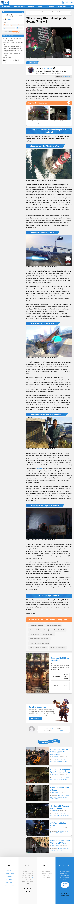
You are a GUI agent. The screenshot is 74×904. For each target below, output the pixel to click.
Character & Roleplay (36, 625)
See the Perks (65, 885)
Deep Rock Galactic (20, 6)
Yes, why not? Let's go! (66, 676)
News (56, 798)
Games (34, 12)
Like (14, 25)
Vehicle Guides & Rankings (38, 647)
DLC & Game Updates (54, 625)
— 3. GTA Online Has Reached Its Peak (12, 48)
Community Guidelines (9, 873)
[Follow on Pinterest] (29, 891)
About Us (9, 870)
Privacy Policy (9, 882)
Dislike (20, 25)
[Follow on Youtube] (26, 891)
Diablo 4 (40, 6)
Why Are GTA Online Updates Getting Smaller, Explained (12, 39)
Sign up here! (59, 730)
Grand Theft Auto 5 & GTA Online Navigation (11, 61)
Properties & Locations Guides (39, 643)
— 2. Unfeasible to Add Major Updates (12, 46)
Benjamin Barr (66, 76)
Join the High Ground (8, 57)
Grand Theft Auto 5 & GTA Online (46, 12)
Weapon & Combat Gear (58, 647)
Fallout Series (50, 6)
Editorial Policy (9, 879)
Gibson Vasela (10, 19)
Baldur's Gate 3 (7, 6)
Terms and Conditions (9, 885)
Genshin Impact (62, 6)
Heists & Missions (48, 634)
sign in (52, 728)
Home (29, 12)
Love (7, 25)
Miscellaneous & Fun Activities (39, 639)
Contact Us (9, 876)
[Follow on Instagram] (30, 888)
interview (39, 468)
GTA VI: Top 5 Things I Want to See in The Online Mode (59, 751)
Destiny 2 (31, 6)
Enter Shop (56, 677)
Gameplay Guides (59, 630)
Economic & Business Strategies (40, 630)
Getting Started (34, 634)
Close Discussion (35, 718)
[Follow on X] (24, 888)
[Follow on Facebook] (27, 888)
